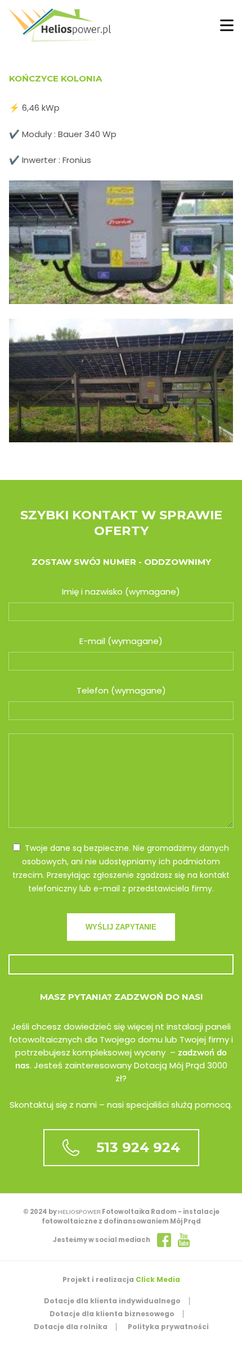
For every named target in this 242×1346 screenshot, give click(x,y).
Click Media (158, 1279)
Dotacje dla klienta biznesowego (112, 1313)
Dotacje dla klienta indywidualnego (112, 1301)
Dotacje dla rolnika (70, 1326)
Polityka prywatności (168, 1326)
